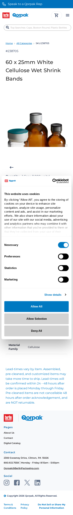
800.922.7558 (11, 462)
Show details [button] (52, 295)
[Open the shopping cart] (56, 15)
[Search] (7, 27)
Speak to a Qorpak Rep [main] (25, 4)
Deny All (36, 330)
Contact (8, 438)
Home (9, 43)
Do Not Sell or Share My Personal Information (51, 506)
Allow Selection (36, 318)
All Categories (24, 43)
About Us (9, 432)
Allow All (36, 306)
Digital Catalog (12, 443)
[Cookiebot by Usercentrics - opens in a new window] (52, 181)
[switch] (63, 256)
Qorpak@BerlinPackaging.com (21, 468)
